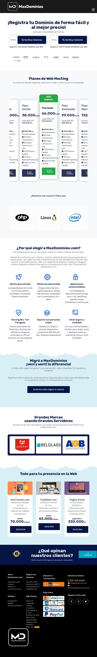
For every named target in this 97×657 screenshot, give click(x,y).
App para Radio (31, 620)
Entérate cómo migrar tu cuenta (48, 389)
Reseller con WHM (32, 615)
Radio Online (30, 617)
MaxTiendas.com (20, 499)
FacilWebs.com (48, 499)
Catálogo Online (31, 622)
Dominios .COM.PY (32, 584)
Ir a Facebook (88, 554)
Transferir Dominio (32, 587)
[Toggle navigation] (93, 10)
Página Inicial (76, 499)
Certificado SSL (31, 589)
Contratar (21, 529)
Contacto (11, 584)
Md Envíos (32, 627)
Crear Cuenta (30, 173)
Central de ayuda (14, 582)
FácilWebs (29, 624)
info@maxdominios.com (78, 583)
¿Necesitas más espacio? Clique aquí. (48, 196)
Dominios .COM (31, 582)
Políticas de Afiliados (15, 606)
